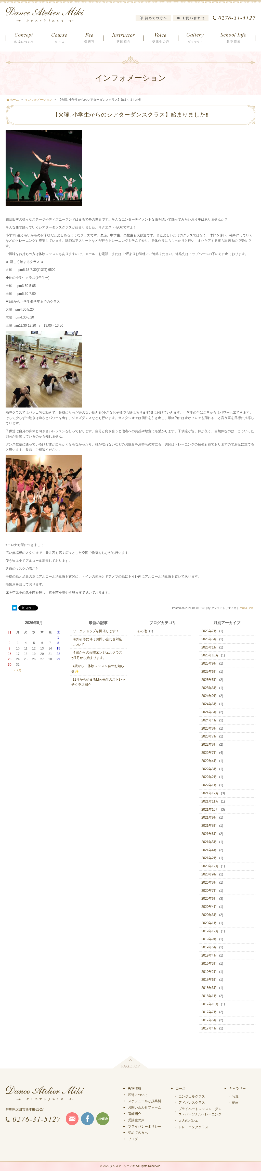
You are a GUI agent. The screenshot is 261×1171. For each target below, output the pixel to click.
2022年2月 (209, 777)
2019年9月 (209, 939)
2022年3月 (209, 769)
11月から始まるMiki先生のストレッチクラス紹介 (98, 682)
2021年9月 (209, 817)
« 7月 (18, 670)
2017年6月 (209, 1020)
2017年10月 (210, 1004)
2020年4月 (209, 907)
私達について (138, 1095)
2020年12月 (210, 866)
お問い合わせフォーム (144, 1107)
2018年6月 (209, 980)
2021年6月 (209, 834)
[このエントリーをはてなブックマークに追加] (14, 608)
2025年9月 (209, 663)
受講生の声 (136, 1120)
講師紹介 (134, 1114)
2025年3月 (209, 688)
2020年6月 (209, 898)
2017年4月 (209, 1028)
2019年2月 (209, 972)
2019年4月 (209, 955)
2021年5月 (209, 842)
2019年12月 (210, 931)
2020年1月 (209, 923)
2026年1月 (209, 647)
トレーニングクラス (193, 1127)
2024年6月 (209, 704)
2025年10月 (210, 655)
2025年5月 (209, 680)
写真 (235, 1096)
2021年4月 (209, 850)
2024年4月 (209, 720)
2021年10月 (210, 809)
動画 (235, 1102)
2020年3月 (209, 915)
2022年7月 (209, 753)
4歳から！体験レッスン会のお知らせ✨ (97, 668)
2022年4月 (209, 761)
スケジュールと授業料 (144, 1101)
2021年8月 (209, 826)
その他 (142, 631)
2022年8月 (209, 744)
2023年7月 (209, 736)
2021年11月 (210, 801)
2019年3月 (209, 963)
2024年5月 (209, 712)
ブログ (133, 1139)
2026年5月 (209, 639)
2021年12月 (210, 793)
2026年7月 (209, 631)
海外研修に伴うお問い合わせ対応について (96, 641)
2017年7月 (209, 1012)
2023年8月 (209, 728)
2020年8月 (209, 882)
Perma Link (246, 607)
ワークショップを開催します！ (96, 631)
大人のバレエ (188, 1121)
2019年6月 (209, 947)
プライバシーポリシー (144, 1126)
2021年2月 (209, 858)
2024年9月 (209, 696)
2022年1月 (209, 785)
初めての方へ (138, 1133)
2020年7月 (209, 891)
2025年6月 (209, 671)
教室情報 (134, 1088)
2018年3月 (209, 988)
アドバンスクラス (191, 1102)
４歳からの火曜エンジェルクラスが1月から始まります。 (96, 655)
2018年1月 (209, 996)
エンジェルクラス (191, 1096)
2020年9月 (209, 874)
